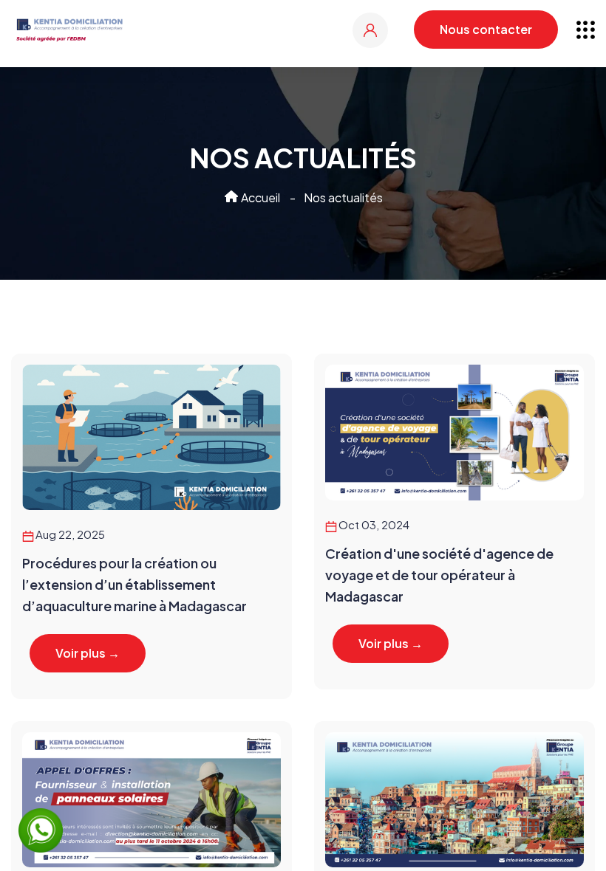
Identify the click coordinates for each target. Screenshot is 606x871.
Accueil (259, 197)
